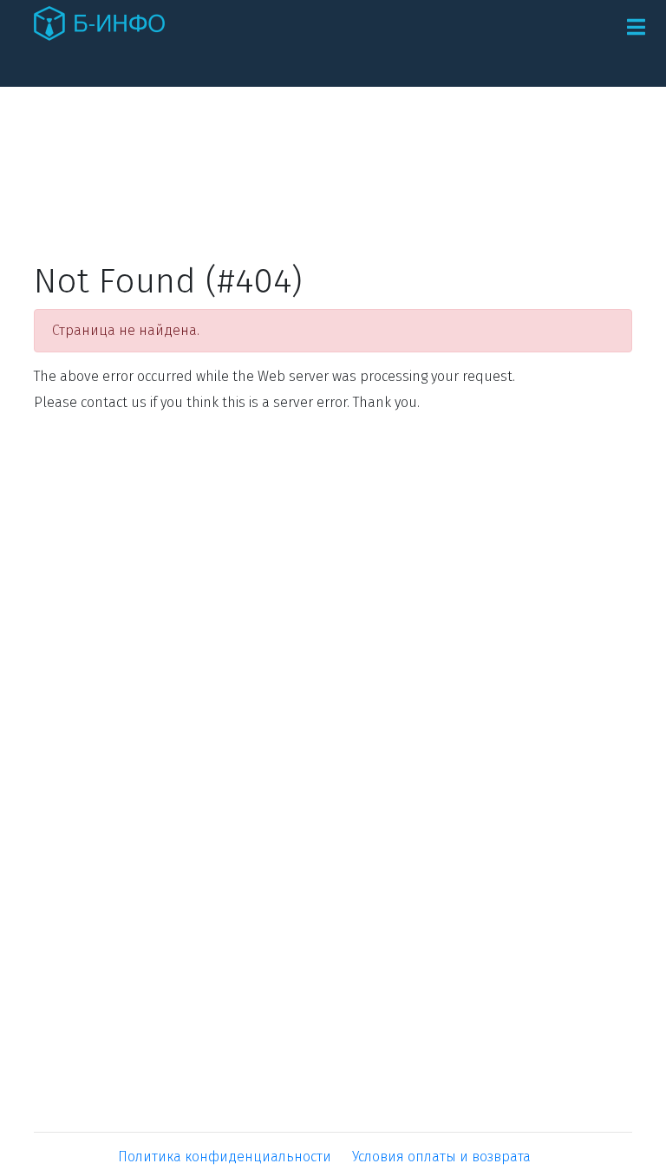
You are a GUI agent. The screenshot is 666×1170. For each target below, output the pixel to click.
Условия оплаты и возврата (441, 1156)
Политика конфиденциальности (224, 1156)
